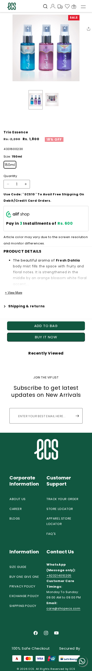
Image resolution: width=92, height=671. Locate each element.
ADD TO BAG (46, 325)
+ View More (13, 292)
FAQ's (51, 534)
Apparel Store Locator (58, 521)
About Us (17, 499)
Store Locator (59, 509)
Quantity (10, 176)
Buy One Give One (24, 577)
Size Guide (18, 567)
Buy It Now (46, 337)
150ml (10, 164)
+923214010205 (58, 575)
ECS (31, 669)
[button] (45, 7)
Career (15, 509)
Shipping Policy (22, 606)
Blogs (14, 518)
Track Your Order (62, 499)
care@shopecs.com (63, 608)
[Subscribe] (77, 416)
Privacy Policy (22, 586)
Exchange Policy (24, 596)
